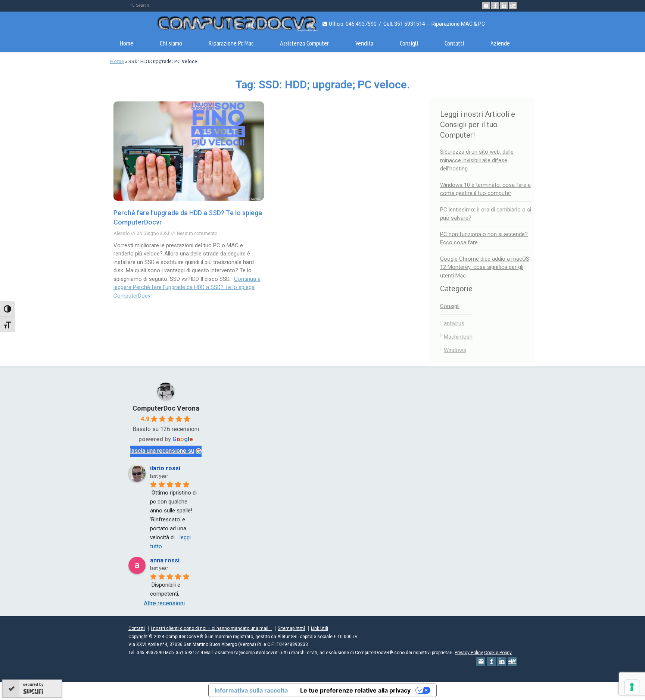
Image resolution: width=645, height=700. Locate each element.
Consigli (409, 43)
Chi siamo (171, 43)
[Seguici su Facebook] (495, 5)
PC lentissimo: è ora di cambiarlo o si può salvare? (485, 214)
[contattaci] (486, 5)
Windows (455, 350)
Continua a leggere (187, 287)
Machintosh (458, 336)
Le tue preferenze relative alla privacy (355, 690)
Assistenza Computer (304, 43)
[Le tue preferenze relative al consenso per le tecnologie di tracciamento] (632, 687)
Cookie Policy (498, 652)
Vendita (364, 43)
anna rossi (165, 560)
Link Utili (319, 628)
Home (126, 43)
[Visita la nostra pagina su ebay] (513, 5)
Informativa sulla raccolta (251, 690)
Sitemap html (291, 628)
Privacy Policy (469, 652)
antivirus (454, 323)
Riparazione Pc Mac (231, 43)
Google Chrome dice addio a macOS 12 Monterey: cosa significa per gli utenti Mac (484, 267)
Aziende (500, 43)
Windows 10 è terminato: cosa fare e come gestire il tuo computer (485, 189)
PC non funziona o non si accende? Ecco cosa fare (484, 238)
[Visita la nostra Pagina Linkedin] (504, 5)
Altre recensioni (164, 603)
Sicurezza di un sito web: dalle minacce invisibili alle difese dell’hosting (477, 160)
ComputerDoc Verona (166, 408)
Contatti (454, 43)
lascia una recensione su (162, 450)
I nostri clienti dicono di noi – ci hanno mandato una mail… (211, 628)
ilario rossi (165, 468)
